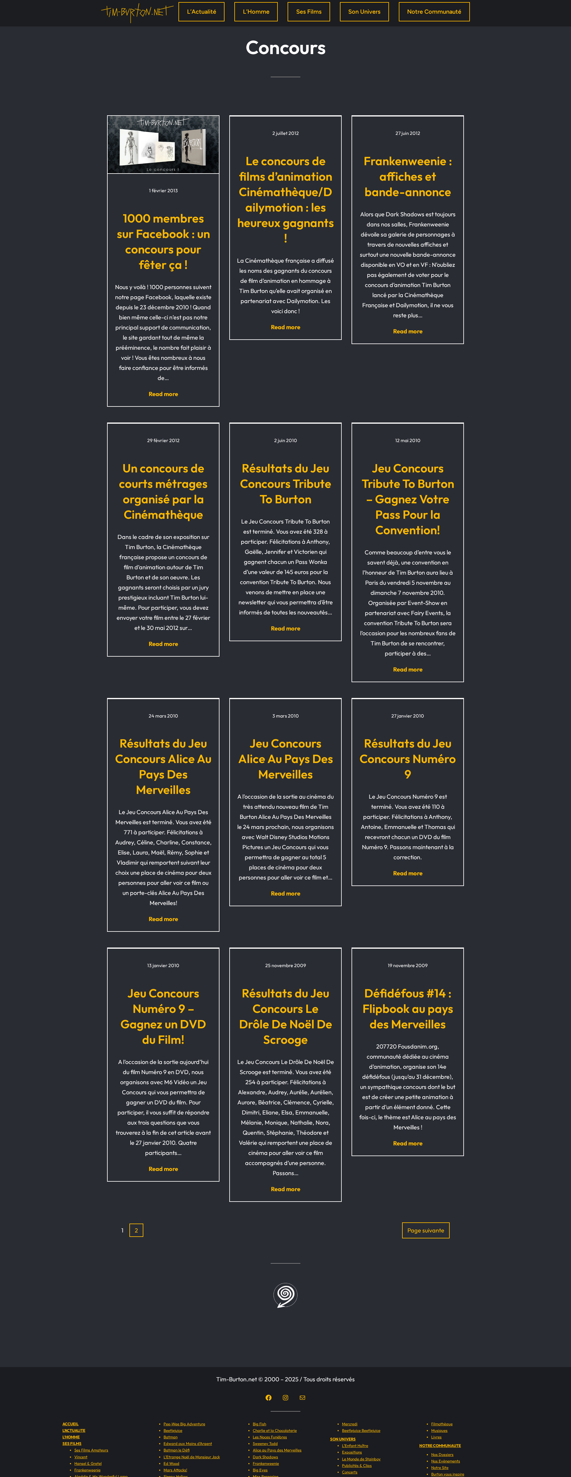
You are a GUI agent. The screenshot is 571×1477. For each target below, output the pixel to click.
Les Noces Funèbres (270, 1437)
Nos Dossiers (442, 1454)
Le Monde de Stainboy (361, 1458)
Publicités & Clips (357, 1465)
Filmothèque (442, 1423)
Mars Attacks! (175, 1469)
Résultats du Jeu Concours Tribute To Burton (285, 483)
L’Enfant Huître (355, 1445)
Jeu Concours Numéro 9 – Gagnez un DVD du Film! (163, 1016)
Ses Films (308, 11)
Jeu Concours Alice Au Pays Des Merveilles (285, 758)
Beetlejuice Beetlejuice (361, 1430)
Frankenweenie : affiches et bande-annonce (408, 176)
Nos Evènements (445, 1461)
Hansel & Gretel (88, 1463)
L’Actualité (201, 11)
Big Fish (259, 1423)
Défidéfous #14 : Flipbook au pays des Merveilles (408, 1008)
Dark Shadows (265, 1456)
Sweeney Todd (265, 1443)
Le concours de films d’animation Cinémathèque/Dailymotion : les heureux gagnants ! (285, 199)
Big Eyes (260, 1469)
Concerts (349, 1472)
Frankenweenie (87, 1469)
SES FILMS (71, 1443)
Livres (436, 1437)
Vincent (80, 1456)
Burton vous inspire (447, 1474)
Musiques (439, 1430)
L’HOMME (71, 1437)
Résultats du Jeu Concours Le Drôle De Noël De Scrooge (285, 1016)
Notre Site (439, 1467)
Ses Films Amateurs (91, 1450)
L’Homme (256, 11)
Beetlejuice (173, 1430)
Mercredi (349, 1423)
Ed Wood (171, 1463)
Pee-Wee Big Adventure (184, 1423)
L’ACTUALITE (73, 1430)
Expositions (352, 1452)
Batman (171, 1437)
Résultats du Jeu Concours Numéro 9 (408, 758)
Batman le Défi (176, 1450)
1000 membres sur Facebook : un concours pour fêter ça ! (163, 241)
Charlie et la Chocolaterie (275, 1430)
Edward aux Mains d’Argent (188, 1443)
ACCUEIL (70, 1423)
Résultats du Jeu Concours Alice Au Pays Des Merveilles (163, 766)
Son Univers (364, 11)
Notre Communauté (434, 11)
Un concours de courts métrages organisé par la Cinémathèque (163, 491)
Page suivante (425, 1230)
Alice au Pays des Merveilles (277, 1450)
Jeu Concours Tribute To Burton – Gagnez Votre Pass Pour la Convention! (408, 499)
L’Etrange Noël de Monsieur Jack (192, 1456)
